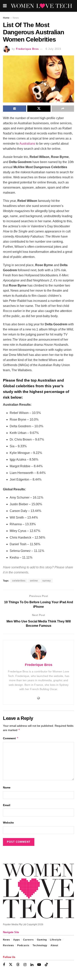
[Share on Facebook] (14, 108)
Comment (11, 738)
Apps (16, 939)
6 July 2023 (53, 48)
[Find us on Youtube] (39, 964)
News (16, 17)
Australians (27, 143)
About (54, 945)
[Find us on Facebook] (4, 964)
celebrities (18, 580)
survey (46, 580)
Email (6, 805)
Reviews (8, 945)
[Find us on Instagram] (24, 964)
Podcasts (23, 945)
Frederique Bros (27, 48)
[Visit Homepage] (41, 6)
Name (6, 787)
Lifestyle (55, 939)
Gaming (42, 939)
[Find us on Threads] (18, 964)
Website (8, 822)
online (34, 580)
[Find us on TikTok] (46, 964)
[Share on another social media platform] (63, 108)
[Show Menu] (5, 6)
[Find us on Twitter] (10, 964)
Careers (28, 939)
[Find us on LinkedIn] (31, 964)
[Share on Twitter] (39, 108)
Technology (40, 945)
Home (6, 17)
